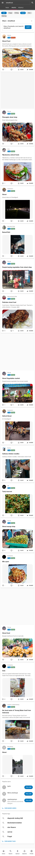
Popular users (6, 781)
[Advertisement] (17, 90)
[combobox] (20, 2)
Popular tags (6, 813)
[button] (4, 13)
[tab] (7, 7)
